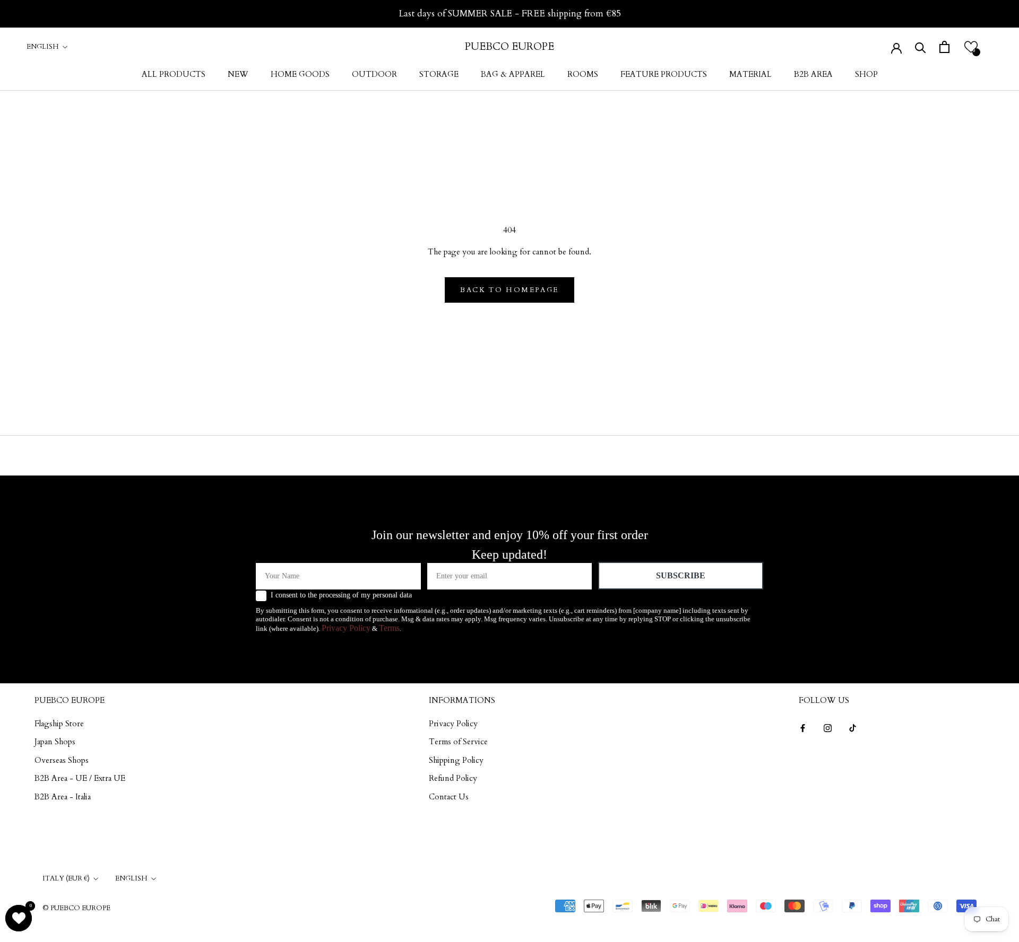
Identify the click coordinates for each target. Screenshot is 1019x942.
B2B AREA (813, 74)
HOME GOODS (300, 74)
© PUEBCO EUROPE (76, 908)
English (43, 46)
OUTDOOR (374, 74)
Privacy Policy (346, 627)
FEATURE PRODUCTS (663, 74)
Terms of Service (458, 741)
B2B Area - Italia (62, 796)
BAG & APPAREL (513, 74)
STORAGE (439, 74)
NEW (238, 74)
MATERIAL (750, 74)
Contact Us (449, 796)
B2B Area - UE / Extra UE (79, 778)
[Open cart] (944, 47)
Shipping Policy (456, 760)
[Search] (920, 46)
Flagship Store (59, 723)
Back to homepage (509, 290)
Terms (389, 627)
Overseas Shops (61, 760)
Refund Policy (453, 778)
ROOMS (582, 74)
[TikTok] (853, 727)
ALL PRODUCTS (173, 74)
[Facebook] (803, 727)
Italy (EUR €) (66, 878)
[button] (971, 47)
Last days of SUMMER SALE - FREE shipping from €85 (510, 13)
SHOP (866, 74)
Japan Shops (54, 741)
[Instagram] (828, 727)
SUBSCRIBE (680, 575)
